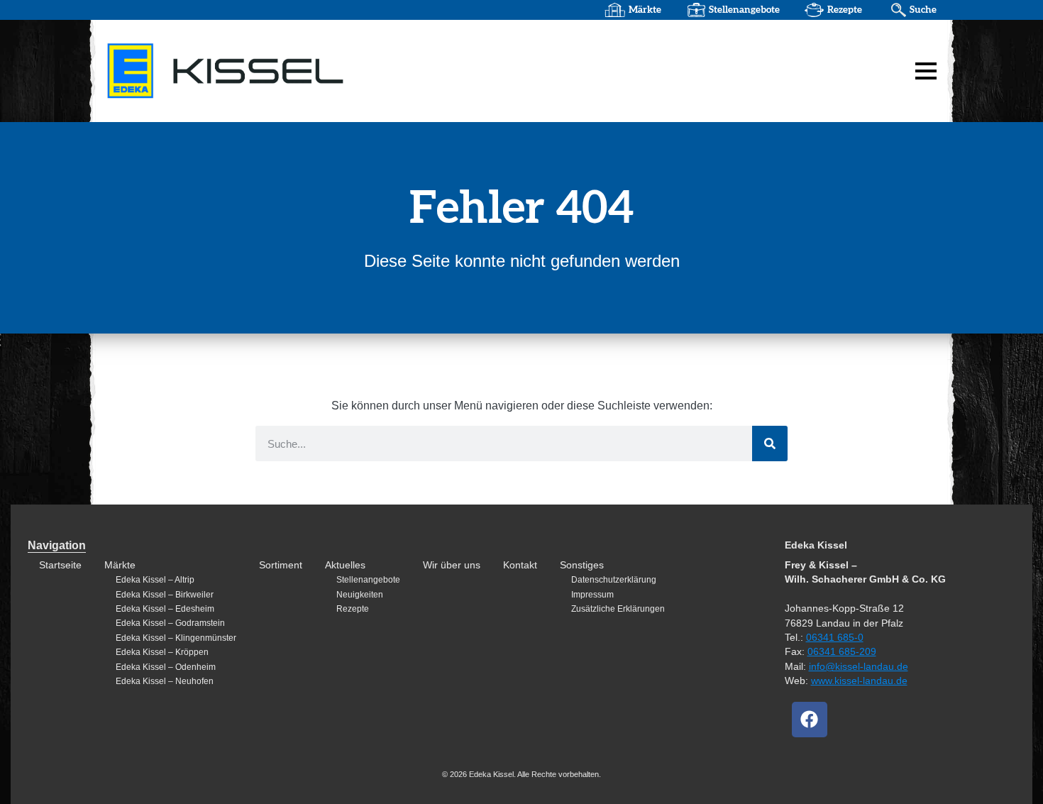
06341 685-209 (841, 651)
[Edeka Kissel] (283, 70)
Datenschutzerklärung (613, 580)
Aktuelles (345, 565)
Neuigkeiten (359, 595)
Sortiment (280, 565)
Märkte (645, 10)
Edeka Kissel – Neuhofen (165, 681)
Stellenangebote (744, 10)
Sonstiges (582, 565)
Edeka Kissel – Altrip (155, 580)
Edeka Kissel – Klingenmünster (176, 638)
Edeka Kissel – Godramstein (170, 623)
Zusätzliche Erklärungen (618, 609)
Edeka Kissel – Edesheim (165, 609)
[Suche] (770, 443)
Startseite (60, 565)
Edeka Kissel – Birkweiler (165, 595)
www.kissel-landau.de (859, 681)
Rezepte (844, 10)
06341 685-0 (834, 637)
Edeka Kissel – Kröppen (162, 652)
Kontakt (520, 565)
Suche (923, 10)
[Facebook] (809, 719)
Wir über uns (451, 565)
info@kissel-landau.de (858, 666)
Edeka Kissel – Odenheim (166, 667)
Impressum (592, 595)
